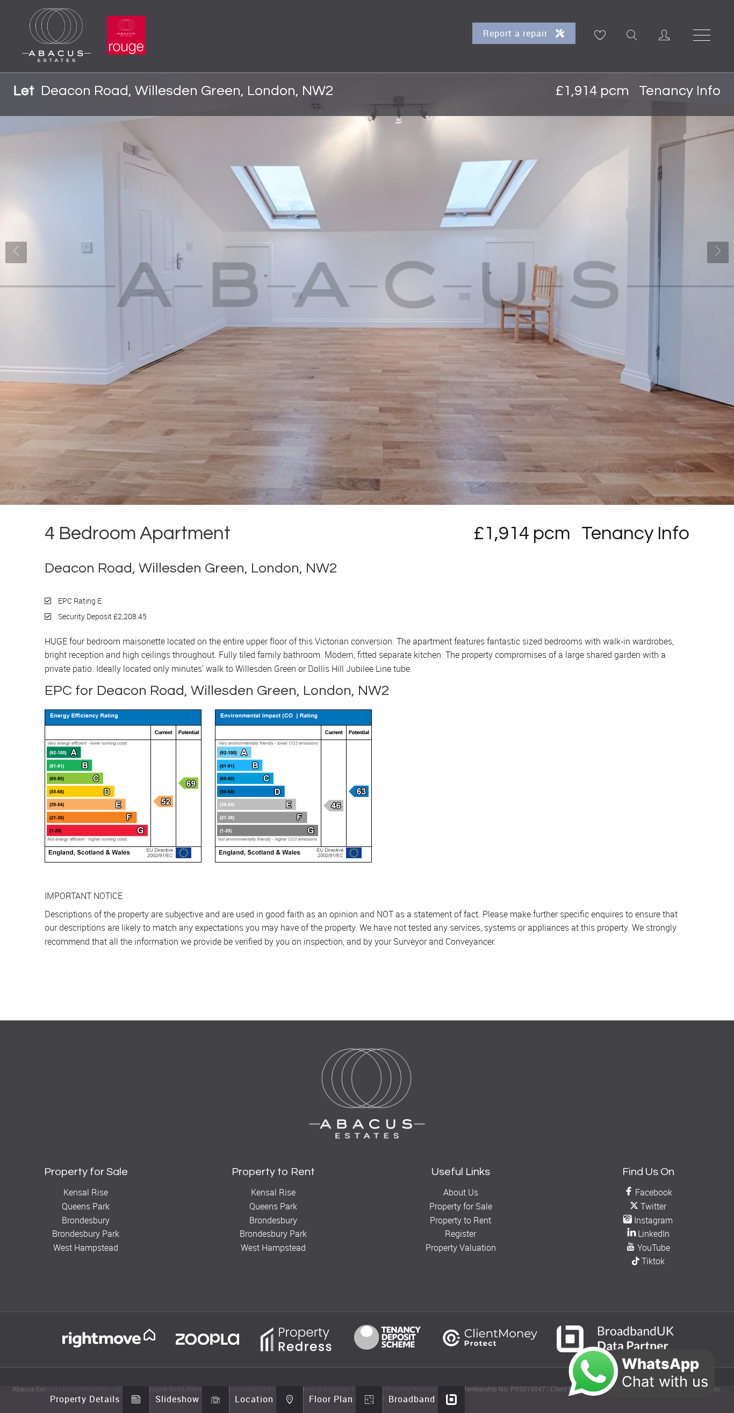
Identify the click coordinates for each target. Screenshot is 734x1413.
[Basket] (599, 35)
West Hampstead (85, 1247)
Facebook (652, 1192)
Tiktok (652, 1261)
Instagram (652, 1220)
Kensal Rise (85, 1192)
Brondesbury (86, 1220)
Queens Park (86, 1206)
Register (460, 1234)
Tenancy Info (680, 91)
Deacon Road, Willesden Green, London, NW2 (173, 91)
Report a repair (516, 33)
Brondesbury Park (85, 1234)
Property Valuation (461, 1247)
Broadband (411, 1399)
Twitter (652, 1206)
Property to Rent (460, 1220)
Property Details (85, 1399)
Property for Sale (460, 1206)
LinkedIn (653, 1234)
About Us (460, 1192)
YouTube (652, 1247)
